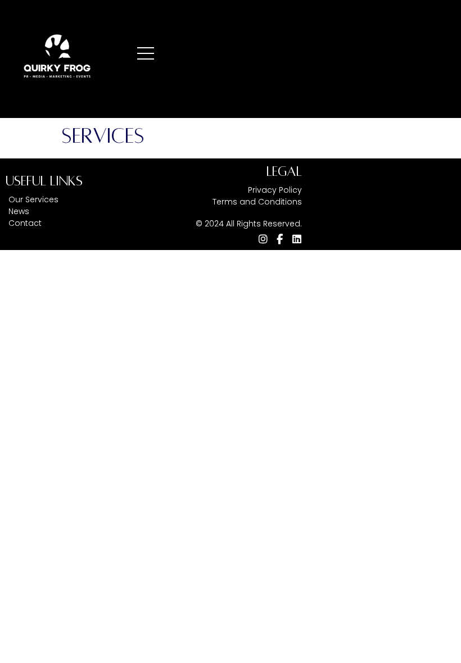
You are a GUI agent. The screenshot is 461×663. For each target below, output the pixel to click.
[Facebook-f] (280, 239)
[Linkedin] (297, 239)
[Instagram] (263, 239)
